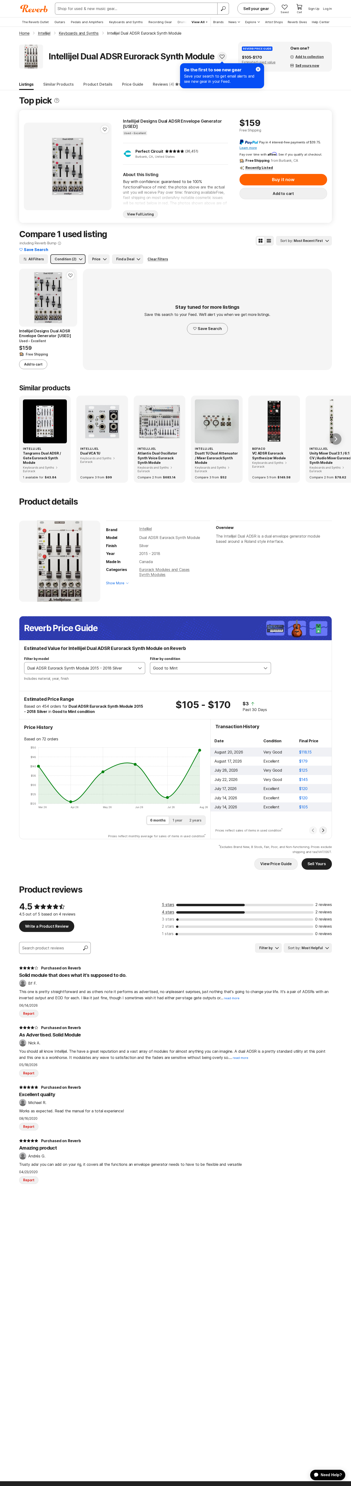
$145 (303, 779)
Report (28, 1013)
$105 (303, 807)
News (233, 22)
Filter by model (36, 659)
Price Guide (132, 84)
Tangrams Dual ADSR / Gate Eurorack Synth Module (42, 458)
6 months (158, 820)
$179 (303, 761)
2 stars (168, 926)
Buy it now (283, 179)
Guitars (59, 22)
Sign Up (313, 8)
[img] (174, 151)
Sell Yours (317, 863)
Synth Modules (152, 574)
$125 (303, 770)
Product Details (97, 84)
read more (231, 998)
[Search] (223, 8)
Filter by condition (165, 659)
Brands (218, 22)
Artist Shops (274, 22)
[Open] (140, 668)
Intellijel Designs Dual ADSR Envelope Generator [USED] (172, 124)
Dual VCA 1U (90, 453)
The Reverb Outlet (35, 22)
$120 (303, 788)
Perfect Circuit (149, 151)
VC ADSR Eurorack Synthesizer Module (269, 455)
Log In (327, 8)
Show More (115, 583)
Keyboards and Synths (126, 22)
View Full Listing (140, 214)
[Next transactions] (323, 830)
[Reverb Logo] (34, 9)
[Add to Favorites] (222, 56)
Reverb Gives (297, 22)
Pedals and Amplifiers (87, 22)
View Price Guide (276, 863)
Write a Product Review (46, 926)
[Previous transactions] (313, 830)
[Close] (258, 69)
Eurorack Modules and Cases (164, 569)
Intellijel (145, 528)
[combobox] (79, 668)
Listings (26, 84)
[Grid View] (260, 241)
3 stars (168, 919)
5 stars (168, 904)
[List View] (269, 241)
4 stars (168, 912)
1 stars (168, 933)
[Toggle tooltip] (57, 100)
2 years (195, 820)
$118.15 (305, 752)
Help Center (321, 22)
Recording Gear (160, 22)
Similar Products (58, 84)
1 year (177, 820)
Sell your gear (256, 8)
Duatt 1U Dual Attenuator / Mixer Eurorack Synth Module (216, 458)
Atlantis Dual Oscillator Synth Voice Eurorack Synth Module (157, 458)
